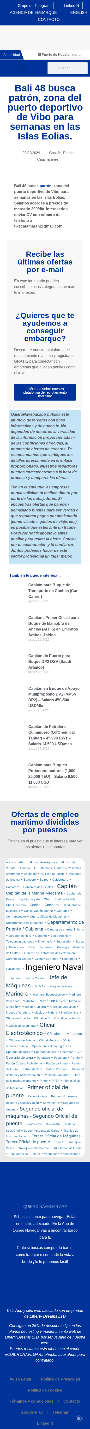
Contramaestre (16, 916)
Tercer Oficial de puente (28, 1141)
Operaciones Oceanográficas (51, 1046)
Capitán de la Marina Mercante (34, 893)
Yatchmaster (69, 1154)
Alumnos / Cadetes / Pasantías (60, 868)
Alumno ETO (28, 868)
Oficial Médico (49, 1040)
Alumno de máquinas (43, 862)
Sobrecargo (34, 1124)
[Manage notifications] (79, 1418)
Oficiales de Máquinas (64, 1034)
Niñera (52, 1012)
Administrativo (15, 862)
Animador (30, 874)
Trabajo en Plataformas (33, 1148)
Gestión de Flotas (46, 959)
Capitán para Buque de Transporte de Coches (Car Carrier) (53, 591)
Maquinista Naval (61, 986)
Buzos (44, 879)
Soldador (70, 1124)
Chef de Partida (64, 899)
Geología (63, 947)
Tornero (59, 1142)
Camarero (12, 887)
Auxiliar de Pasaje (53, 874)
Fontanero (46, 947)
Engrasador (64, 941)
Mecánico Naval (52, 1001)
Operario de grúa (19, 1057)
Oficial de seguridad (22, 1025)
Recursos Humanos (64, 1096)
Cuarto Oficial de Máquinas (48, 916)
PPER (55, 1080)
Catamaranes (48, 159)
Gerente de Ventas (18, 959)
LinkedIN (45, 1423)
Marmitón (29, 1001)
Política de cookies (45, 1390)
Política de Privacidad (60, 1379)
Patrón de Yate (32, 1069)
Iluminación (13, 969)
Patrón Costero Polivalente (24, 1063)
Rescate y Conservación (22, 1103)
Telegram (61, 1412)
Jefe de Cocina (34, 978)
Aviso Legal (20, 1379)
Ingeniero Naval (54, 967)
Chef (47, 899)
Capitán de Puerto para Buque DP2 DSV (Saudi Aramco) (49, 661)
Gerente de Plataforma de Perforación (49, 953)
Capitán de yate (29, 899)
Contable (63, 911)
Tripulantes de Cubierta (24, 1154)
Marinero (17, 993)
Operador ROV (69, 1052)
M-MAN (40, 986)
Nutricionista (69, 1012)
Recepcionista (37, 1096)
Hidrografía (69, 959)
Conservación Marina (38, 911)
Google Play (32, 1412)
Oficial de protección (68, 1018)
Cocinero (52, 905)
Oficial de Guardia (18, 1018)
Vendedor (50, 1154)
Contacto (71, 1401)
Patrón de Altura (57, 1063)
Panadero (43, 1057)
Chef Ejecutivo (16, 905)
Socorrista (53, 1124)
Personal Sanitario (56, 1075)
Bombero (30, 879)
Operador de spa (45, 1052)
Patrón (68, 153)
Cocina (35, 905)
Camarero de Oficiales (38, 887)
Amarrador (13, 874)
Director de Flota (20, 935)
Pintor (44, 1080)
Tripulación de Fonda (68, 1148)
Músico (39, 1012)
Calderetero (60, 879)
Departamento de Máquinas (24, 923)
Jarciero (14, 978)
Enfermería (45, 941)
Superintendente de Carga (41, 1130)
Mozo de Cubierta (34, 1007)
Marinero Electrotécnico (49, 994)
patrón (46, 186)
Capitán (55, 153)
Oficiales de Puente (22, 1040)
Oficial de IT (42, 1018)
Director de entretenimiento (65, 929)
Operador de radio (18, 1052)
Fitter (31, 947)
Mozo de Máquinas (63, 1007)
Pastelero (60, 1057)
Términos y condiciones (32, 1401)
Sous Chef (13, 1130)
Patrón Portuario (57, 1069)
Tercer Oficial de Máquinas (56, 1136)
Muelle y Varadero (18, 1012)
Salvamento (51, 1103)
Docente (41, 935)
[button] (22, 68)
